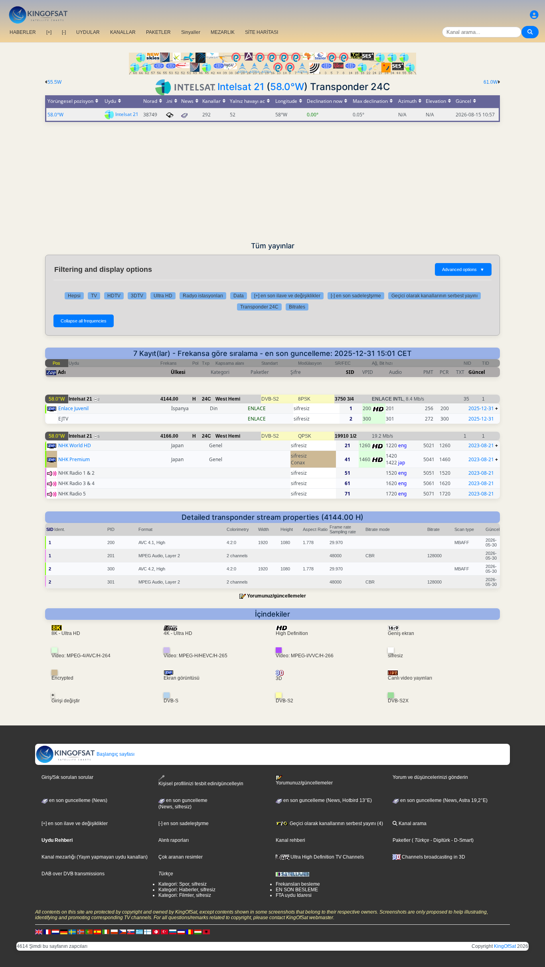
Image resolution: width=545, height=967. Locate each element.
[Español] (97, 931)
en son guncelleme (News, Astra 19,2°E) (443, 800)
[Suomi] (147, 931)
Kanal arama (412, 823)
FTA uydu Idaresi (294, 895)
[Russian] (172, 931)
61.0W (491, 82)
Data (238, 296)
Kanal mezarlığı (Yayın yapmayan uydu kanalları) (94, 857)
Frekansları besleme (298, 884)
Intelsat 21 (240, 86)
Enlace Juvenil (73, 408)
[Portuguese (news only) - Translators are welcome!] (89, 931)
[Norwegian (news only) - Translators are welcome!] (80, 931)
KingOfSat (505, 946)
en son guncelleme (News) (77, 800)
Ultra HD (163, 296)
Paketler (402, 840)
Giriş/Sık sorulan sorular (67, 777)
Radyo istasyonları (203, 296)
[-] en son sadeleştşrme (356, 296)
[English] (38, 931)
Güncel (476, 372)
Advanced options (463, 269)
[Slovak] (130, 931)
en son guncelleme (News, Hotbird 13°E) (327, 800)
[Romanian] (189, 931)
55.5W (54, 82)
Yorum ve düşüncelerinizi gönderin (430, 777)
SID (350, 372)
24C (206, 399)
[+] (48, 32)
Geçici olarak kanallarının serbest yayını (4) (335, 823)
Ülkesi (178, 372)
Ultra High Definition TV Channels (326, 857)
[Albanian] (206, 931)
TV (94, 296)
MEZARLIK (223, 32)
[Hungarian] (197, 931)
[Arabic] (156, 931)
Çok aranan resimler (180, 857)
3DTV (137, 296)
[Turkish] (164, 931)
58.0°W (287, 86)
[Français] (47, 931)
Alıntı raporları (173, 840)
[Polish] (114, 931)
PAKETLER (158, 32)
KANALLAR (123, 32)
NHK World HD (74, 445)
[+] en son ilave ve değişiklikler (287, 296)
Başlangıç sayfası (114, 754)
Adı (62, 372)
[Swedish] (72, 931)
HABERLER (23, 32)
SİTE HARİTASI (261, 32)
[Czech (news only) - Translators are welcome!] (122, 931)
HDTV (113, 296)
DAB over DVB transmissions (73, 874)
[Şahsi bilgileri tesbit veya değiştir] (534, 15)
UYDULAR (88, 32)
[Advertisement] (272, 182)
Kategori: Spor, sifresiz (182, 884)
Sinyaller (190, 32)
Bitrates (297, 307)
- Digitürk (439, 840)
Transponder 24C (259, 307)
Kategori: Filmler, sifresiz (184, 895)
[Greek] (139, 931)
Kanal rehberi (290, 840)
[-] (64, 32)
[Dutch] (55, 931)
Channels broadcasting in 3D (433, 857)
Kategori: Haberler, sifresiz (186, 889)
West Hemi (227, 399)
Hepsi (74, 296)
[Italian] (105, 931)
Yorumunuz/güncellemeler (276, 596)
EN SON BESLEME (297, 889)
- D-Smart (461, 840)
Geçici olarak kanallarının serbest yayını (434, 296)
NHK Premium (74, 459)
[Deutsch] (63, 931)
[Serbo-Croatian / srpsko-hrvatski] (181, 931)
